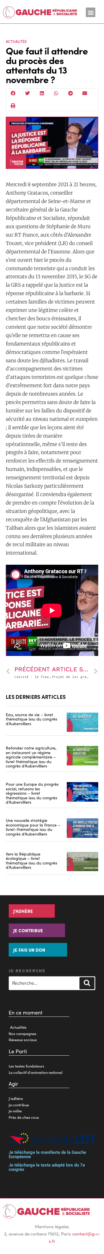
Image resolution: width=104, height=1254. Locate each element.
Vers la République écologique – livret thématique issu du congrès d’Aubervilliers (31, 860)
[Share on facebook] (13, 93)
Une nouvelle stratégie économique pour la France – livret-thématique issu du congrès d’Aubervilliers (33, 826)
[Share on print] (13, 106)
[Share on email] (85, 93)
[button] (90, 12)
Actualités (16, 41)
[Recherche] (86, 983)
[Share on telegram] (70, 93)
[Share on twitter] (28, 93)
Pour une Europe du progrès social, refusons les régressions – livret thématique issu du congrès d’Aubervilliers (32, 793)
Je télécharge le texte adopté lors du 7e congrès (47, 1167)
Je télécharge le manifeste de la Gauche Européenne (47, 1154)
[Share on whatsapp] (56, 93)
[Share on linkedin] (42, 93)
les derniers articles (36, 696)
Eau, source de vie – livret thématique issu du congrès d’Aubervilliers (31, 719)
